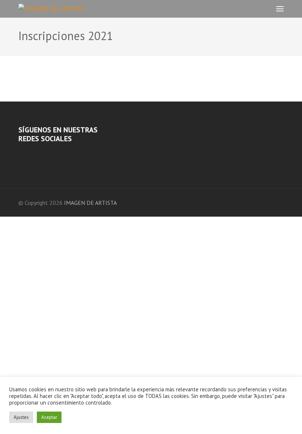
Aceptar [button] (49, 417)
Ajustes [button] (21, 417)
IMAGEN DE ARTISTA (90, 202)
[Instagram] (30, 152)
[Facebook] (20, 152)
